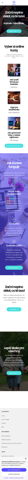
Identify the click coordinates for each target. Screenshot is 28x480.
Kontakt (4, 423)
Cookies (6, 478)
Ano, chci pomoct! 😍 (14, 470)
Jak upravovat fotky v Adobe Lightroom (14, 135)
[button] (25, 458)
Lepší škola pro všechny (8, 456)
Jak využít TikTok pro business (14, 82)
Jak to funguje (5, 419)
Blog (3, 427)
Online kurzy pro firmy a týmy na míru (12, 443)
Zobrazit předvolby (14, 474)
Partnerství (4, 447)
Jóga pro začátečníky (14, 108)
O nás (3, 416)
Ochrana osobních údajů (16, 478)
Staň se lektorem (6, 436)
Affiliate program (6, 439)
